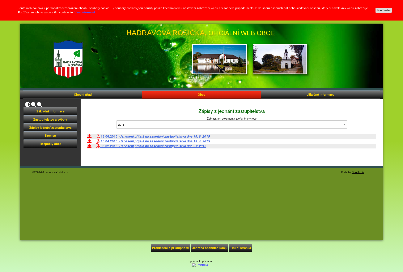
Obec (201, 94)
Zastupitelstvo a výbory (50, 119)
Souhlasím (384, 10)
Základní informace (50, 111)
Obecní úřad (83, 94)
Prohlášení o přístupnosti (170, 248)
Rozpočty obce (50, 144)
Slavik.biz (358, 172)
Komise (50, 135)
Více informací (85, 12)
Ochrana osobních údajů (210, 248)
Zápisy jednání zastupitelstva (50, 127)
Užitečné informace (320, 94)
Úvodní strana (68, 60)
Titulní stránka (240, 248)
